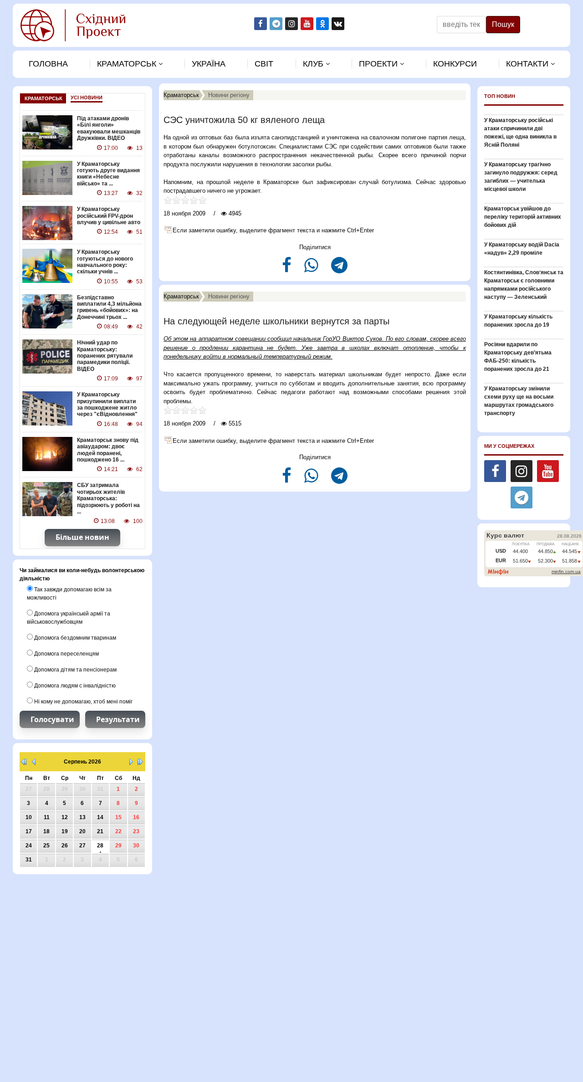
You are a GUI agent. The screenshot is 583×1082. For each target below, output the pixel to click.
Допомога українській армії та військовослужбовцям (68, 617)
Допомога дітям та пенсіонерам (75, 670)
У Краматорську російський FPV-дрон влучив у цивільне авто (108, 216)
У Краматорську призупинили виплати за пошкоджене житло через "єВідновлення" (107, 404)
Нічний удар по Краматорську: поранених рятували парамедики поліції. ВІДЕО (105, 355)
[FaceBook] (287, 269)
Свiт (264, 63)
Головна (48, 63)
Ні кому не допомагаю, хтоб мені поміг (83, 701)
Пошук (503, 24)
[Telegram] (339, 269)
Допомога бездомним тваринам (74, 638)
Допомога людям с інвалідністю (74, 685)
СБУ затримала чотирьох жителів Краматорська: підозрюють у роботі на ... (108, 498)
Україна (208, 63)
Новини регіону (229, 95)
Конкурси (455, 63)
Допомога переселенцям (66, 654)
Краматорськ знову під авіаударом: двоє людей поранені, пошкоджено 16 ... (107, 450)
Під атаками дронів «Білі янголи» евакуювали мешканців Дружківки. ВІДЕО (108, 128)
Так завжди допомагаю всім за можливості (69, 593)
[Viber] (312, 269)
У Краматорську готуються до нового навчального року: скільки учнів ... (105, 262)
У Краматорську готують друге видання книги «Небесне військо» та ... (108, 174)
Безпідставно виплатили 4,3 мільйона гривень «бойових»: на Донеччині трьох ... (109, 307)
